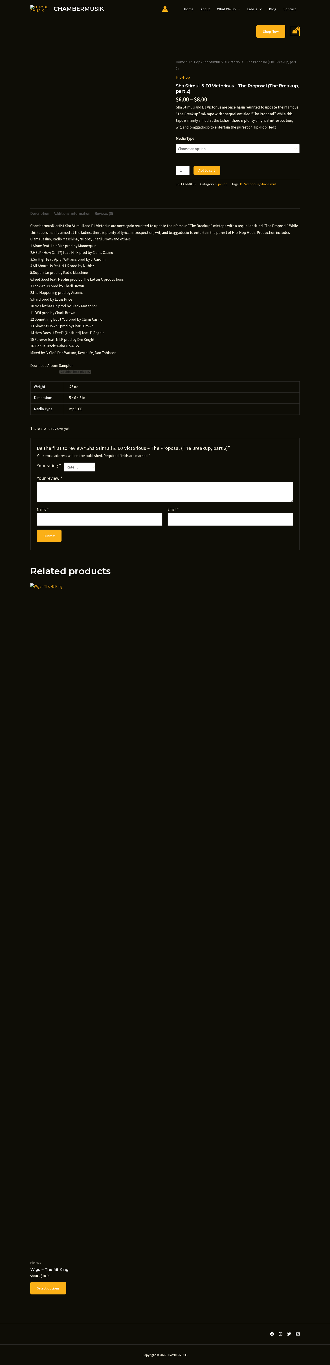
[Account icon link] (165, 9)
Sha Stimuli (268, 184)
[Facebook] (272, 1334)
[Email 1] (298, 1334)
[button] (238, 9)
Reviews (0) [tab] (104, 213)
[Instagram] (281, 1334)
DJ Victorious (249, 184)
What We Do (226, 9)
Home (188, 9)
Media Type (185, 138)
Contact (290, 9)
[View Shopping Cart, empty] (295, 31)
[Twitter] (289, 1334)
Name (43, 509)
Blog (272, 9)
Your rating (49, 465)
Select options (48, 1288)
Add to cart (206, 170)
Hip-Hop (193, 62)
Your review (49, 478)
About (205, 9)
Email (173, 509)
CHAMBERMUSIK (79, 8)
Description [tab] (39, 213)
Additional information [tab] (72, 213)
